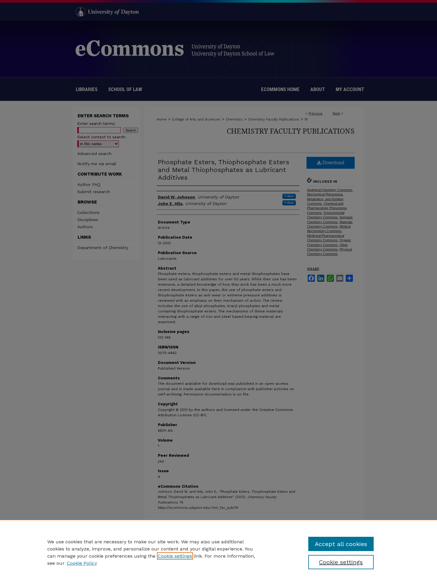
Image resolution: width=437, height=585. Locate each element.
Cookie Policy (82, 563)
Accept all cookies (341, 544)
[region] (218, 552)
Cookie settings (175, 556)
